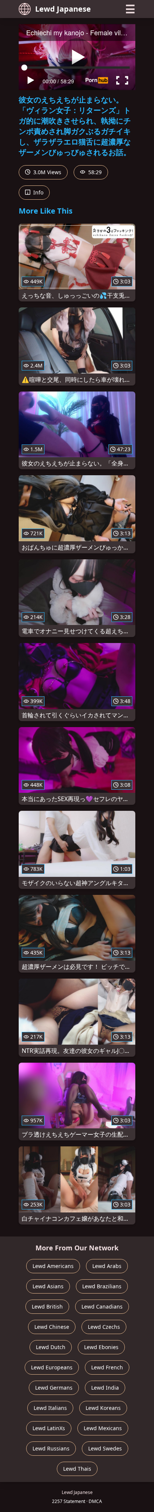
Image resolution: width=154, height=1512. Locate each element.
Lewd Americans (53, 1266)
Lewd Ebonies (101, 1347)
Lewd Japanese (63, 9)
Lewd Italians (50, 1407)
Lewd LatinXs (49, 1428)
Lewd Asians (48, 1286)
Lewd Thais (77, 1468)
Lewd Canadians (102, 1306)
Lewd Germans (54, 1387)
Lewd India (105, 1387)
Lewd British (47, 1306)
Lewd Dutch (50, 1347)
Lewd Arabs (106, 1266)
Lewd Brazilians (101, 1286)
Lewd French (107, 1367)
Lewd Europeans (52, 1367)
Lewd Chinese (51, 1326)
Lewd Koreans (103, 1407)
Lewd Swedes (105, 1448)
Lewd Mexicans (103, 1428)
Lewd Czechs (104, 1326)
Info (37, 192)
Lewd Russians (51, 1448)
